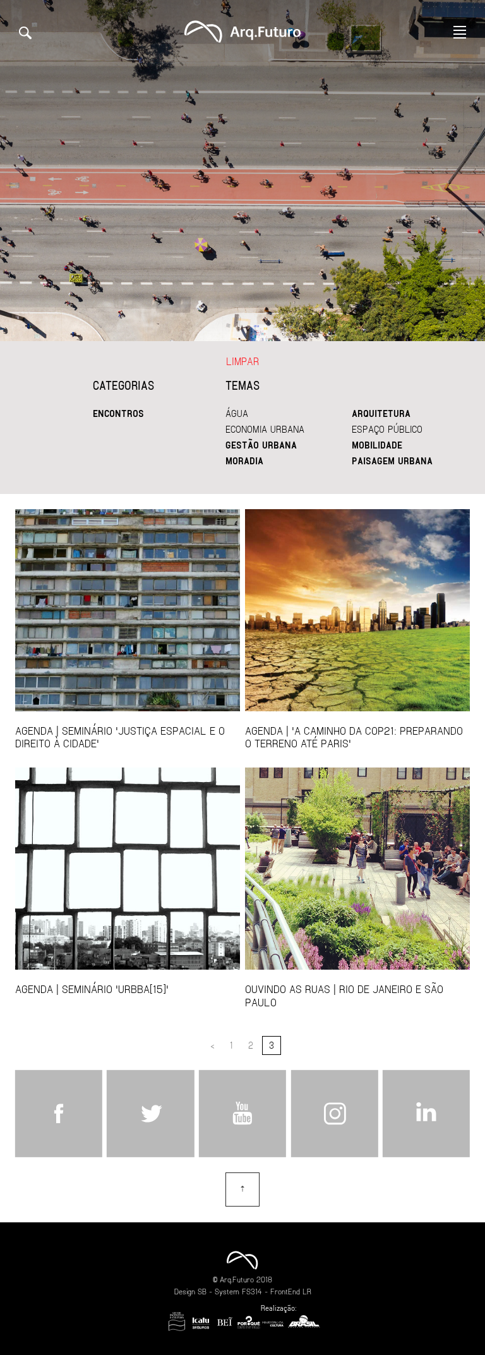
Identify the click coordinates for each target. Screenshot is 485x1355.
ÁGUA (236, 413)
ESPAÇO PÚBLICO (387, 429)
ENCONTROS (118, 413)
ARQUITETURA (381, 413)
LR (306, 1291)
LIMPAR (242, 361)
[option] (242, 170)
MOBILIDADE (377, 444)
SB (202, 1291)
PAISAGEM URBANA (392, 460)
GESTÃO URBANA (261, 444)
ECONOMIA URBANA (264, 429)
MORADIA (244, 460)
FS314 (252, 1291)
